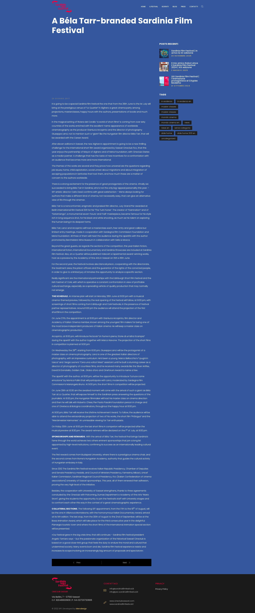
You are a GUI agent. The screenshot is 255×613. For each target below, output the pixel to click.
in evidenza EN (184, 101)
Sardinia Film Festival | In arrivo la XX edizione (184, 52)
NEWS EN (165, 128)
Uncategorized (168, 138)
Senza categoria (182, 128)
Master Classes (168, 106)
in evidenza (166, 101)
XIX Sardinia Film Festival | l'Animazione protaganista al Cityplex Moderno (185, 79)
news (187, 122)
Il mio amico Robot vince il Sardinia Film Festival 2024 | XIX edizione (184, 65)
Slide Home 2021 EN (186, 133)
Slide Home (166, 133)
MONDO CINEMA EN (170, 122)
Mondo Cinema (168, 117)
